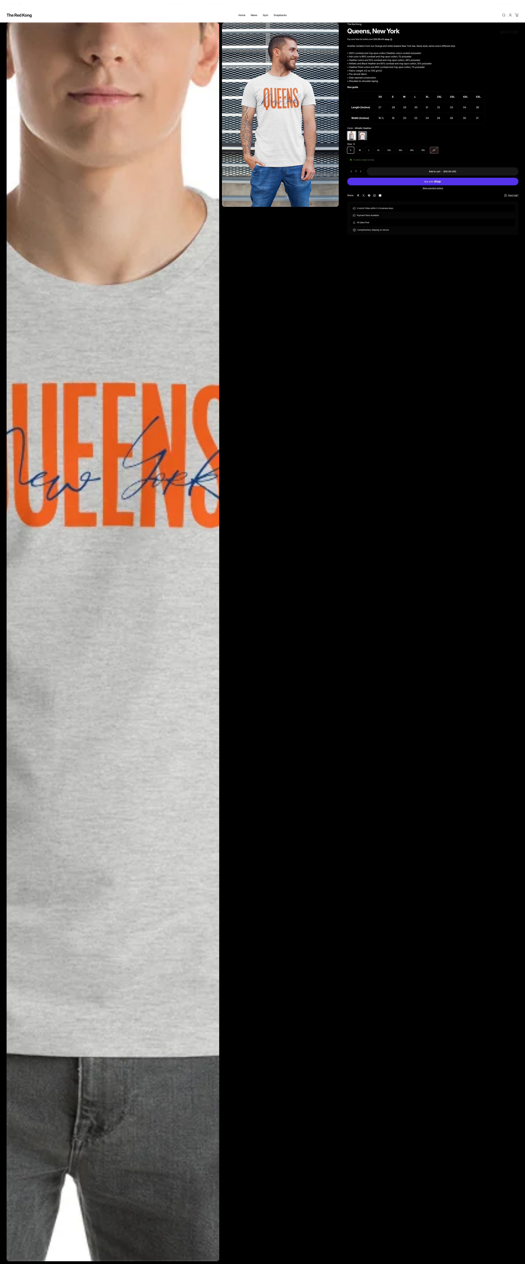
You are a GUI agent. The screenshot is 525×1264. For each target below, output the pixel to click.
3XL (400, 150)
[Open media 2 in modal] (113, 641)
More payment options (433, 188)
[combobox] (504, 4)
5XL (423, 150)
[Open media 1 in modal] (280, 114)
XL (378, 150)
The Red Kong (19, 15)
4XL (412, 150)
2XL (389, 150)
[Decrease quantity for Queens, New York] (350, 171)
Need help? (513, 195)
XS (434, 150)
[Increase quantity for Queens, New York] (361, 171)
